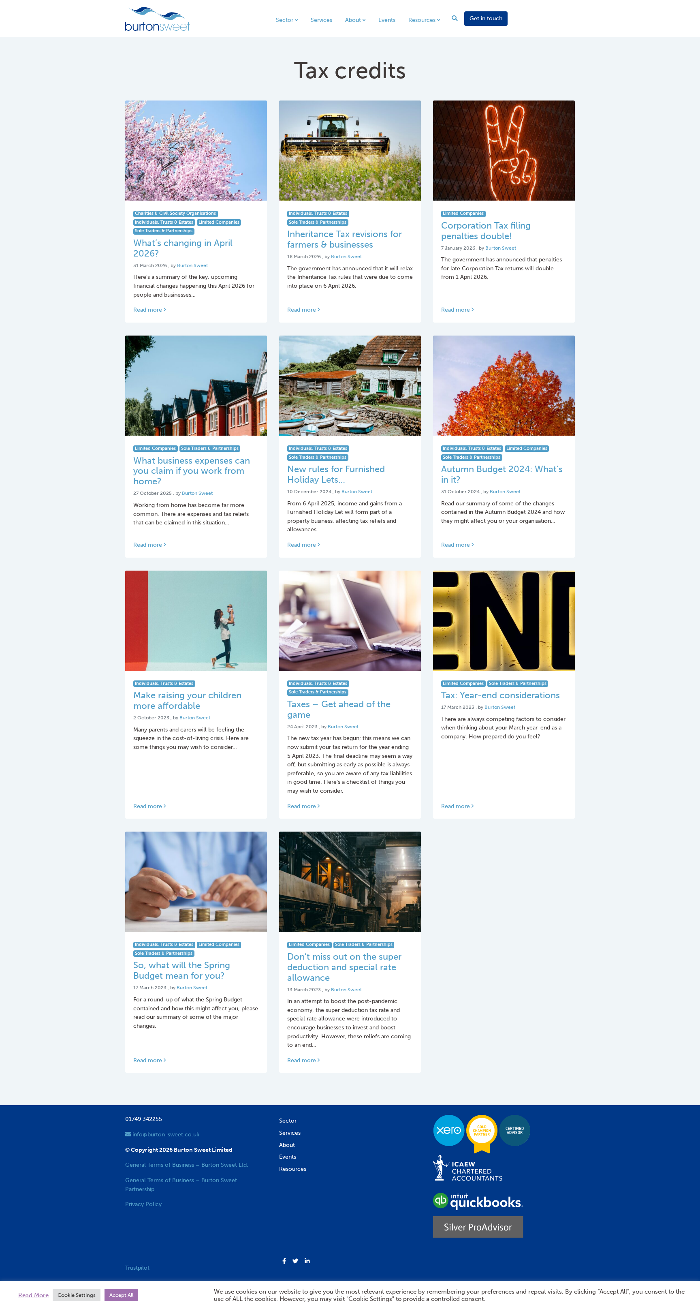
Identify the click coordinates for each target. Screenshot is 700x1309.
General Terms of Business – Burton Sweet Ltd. (186, 1164)
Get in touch (486, 18)
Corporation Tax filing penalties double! (486, 231)
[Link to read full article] (196, 151)
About (353, 20)
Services (321, 20)
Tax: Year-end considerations (500, 695)
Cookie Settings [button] (77, 1295)
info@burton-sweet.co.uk (165, 1134)
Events (386, 20)
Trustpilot (137, 1267)
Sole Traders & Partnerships (163, 230)
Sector (284, 20)
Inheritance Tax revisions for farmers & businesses (344, 239)
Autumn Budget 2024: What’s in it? (502, 474)
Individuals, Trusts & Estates (164, 222)
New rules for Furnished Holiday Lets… (336, 474)
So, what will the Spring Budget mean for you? (181, 970)
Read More (33, 1295)
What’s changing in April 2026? (183, 248)
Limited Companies (218, 222)
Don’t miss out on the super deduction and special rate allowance (344, 967)
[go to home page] (157, 18)
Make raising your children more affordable (187, 700)
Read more (148, 309)
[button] (284, 1261)
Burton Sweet (192, 265)
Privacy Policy (143, 1204)
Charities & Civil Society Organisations (175, 213)
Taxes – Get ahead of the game (339, 709)
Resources (421, 20)
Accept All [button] (121, 1295)
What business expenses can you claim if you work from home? (191, 471)
